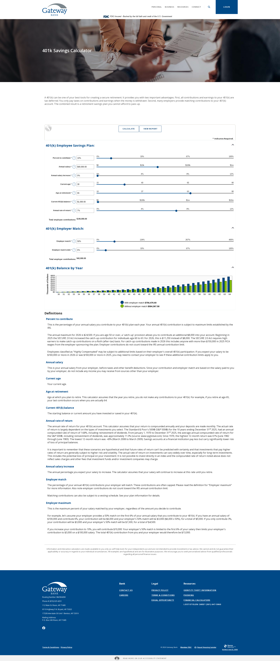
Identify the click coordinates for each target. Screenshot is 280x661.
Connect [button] (196, 7)
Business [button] (169, 7)
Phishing (189, 595)
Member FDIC (185, 647)
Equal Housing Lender (206, 647)
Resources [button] (183, 7)
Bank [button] (122, 583)
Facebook (43, 627)
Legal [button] (155, 583)
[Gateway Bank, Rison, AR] (54, 7)
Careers (123, 595)
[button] (140, 145)
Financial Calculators (197, 600)
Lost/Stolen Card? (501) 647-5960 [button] (202, 604)
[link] (230, 647)
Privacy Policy (160, 590)
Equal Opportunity (163, 600)
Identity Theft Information (200, 590)
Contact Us (126, 590)
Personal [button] (157, 7)
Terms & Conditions (163, 595)
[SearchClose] (209, 7)
